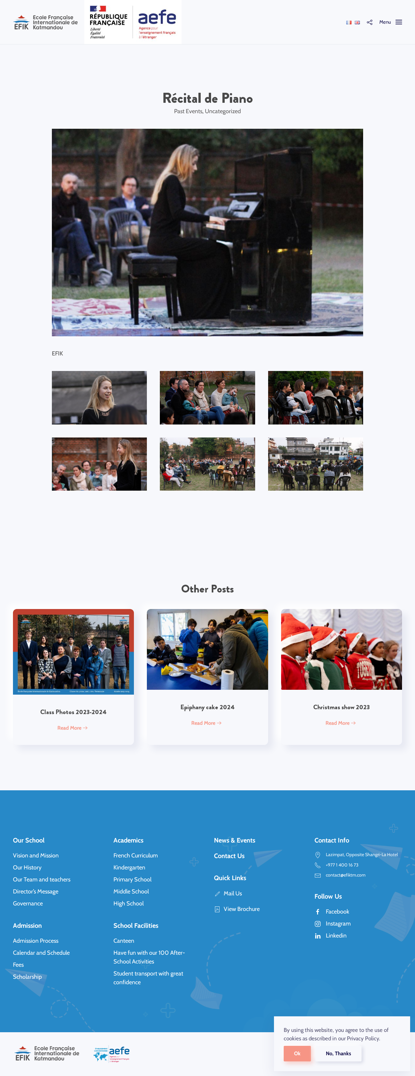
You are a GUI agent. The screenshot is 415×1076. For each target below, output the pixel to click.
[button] (369, 22)
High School (128, 903)
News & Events (234, 840)
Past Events (188, 111)
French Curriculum (135, 855)
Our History (27, 867)
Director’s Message (35, 891)
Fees (18, 964)
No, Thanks (338, 1053)
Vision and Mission (36, 855)
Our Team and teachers (41, 879)
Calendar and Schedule (41, 952)
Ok (297, 1053)
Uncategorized (223, 111)
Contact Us (229, 856)
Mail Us (233, 893)
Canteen (123, 940)
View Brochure (242, 909)
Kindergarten (129, 867)
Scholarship (27, 976)
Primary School (132, 879)
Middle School (131, 891)
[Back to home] (45, 22)
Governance (28, 903)
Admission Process (35, 940)
